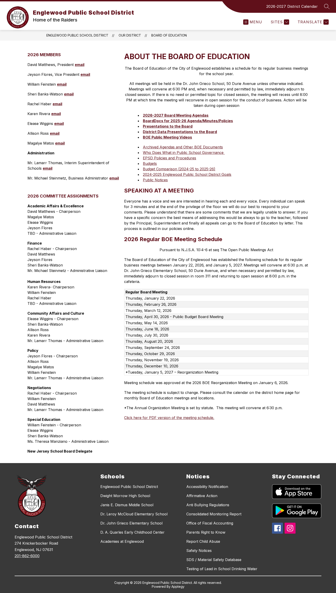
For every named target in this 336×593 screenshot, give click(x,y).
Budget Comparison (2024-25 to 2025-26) (179, 169)
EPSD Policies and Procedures (169, 158)
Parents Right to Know (205, 532)
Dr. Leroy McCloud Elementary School (134, 514)
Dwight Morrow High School (125, 495)
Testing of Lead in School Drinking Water (221, 569)
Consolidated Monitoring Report (213, 514)
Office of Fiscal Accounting (209, 523)
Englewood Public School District (77, 35)
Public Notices (155, 180)
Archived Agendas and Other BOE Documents (183, 147)
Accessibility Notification (207, 486)
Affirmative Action (201, 495)
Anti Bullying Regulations (207, 505)
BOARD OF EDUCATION (169, 35)
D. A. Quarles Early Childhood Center (132, 532)
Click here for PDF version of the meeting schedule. (169, 417)
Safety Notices (199, 550)
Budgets (150, 163)
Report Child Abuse (203, 541)
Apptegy (177, 586)
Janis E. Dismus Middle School (126, 505)
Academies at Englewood (122, 541)
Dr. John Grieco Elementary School (131, 523)
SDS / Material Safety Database (213, 559)
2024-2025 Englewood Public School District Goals (187, 174)
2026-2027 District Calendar (292, 6)
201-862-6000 (27, 555)
